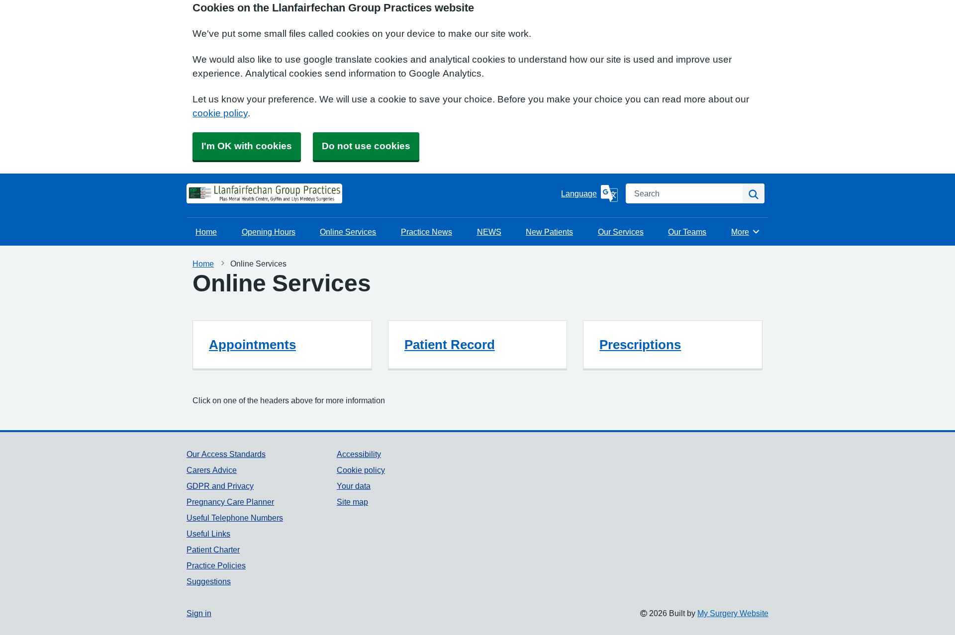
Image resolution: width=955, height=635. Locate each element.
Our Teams (687, 232)
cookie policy (220, 113)
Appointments (252, 344)
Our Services (621, 232)
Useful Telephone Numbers (235, 518)
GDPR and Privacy (220, 486)
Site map (352, 502)
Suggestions (209, 581)
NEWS (489, 232)
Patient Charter (213, 549)
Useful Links (208, 534)
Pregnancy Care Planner (230, 502)
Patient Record (449, 344)
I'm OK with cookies (246, 146)
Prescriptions (640, 344)
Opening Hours (268, 232)
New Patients (549, 232)
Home (206, 232)
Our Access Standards (226, 454)
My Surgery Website (732, 613)
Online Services (348, 232)
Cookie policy (361, 470)
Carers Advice (212, 470)
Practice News (426, 232)
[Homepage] (211, 193)
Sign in (199, 613)
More (745, 232)
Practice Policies (216, 565)
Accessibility (359, 454)
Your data (354, 486)
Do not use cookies (366, 146)
